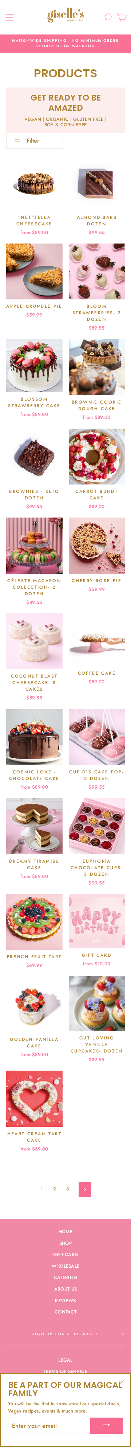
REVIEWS (65, 1300)
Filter (32, 140)
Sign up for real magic (65, 1334)
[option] (65, 43)
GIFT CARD (65, 1254)
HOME (65, 1231)
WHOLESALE (66, 1266)
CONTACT (65, 1311)
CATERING (66, 1277)
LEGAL (65, 1360)
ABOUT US (65, 1288)
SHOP (65, 1243)
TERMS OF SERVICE (65, 1371)
